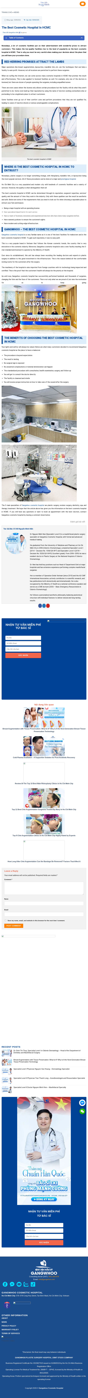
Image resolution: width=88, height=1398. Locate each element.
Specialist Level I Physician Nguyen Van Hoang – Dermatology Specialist (41, 1069)
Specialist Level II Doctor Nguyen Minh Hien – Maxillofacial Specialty (40, 1087)
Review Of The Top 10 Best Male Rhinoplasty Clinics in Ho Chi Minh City (44, 783)
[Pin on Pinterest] (48, 606)
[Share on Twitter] (44, 606)
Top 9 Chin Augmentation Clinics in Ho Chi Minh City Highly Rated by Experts (44, 835)
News (16, 12)
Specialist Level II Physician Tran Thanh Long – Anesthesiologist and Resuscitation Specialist (49, 1078)
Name (6, 899)
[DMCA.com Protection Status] (8, 1339)
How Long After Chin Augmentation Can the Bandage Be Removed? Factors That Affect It (44, 861)
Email (6, 910)
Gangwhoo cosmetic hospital (13, 235)
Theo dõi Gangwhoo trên (10, 32)
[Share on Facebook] (40, 606)
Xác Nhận (23, 655)
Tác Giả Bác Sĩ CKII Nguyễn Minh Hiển (18, 529)
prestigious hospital (68, 179)
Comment (8, 879)
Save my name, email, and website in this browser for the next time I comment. (36, 920)
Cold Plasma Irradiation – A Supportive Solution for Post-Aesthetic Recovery (44, 757)
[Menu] (4, 4)
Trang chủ (7, 12)
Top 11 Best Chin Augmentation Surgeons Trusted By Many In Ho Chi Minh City (44, 809)
